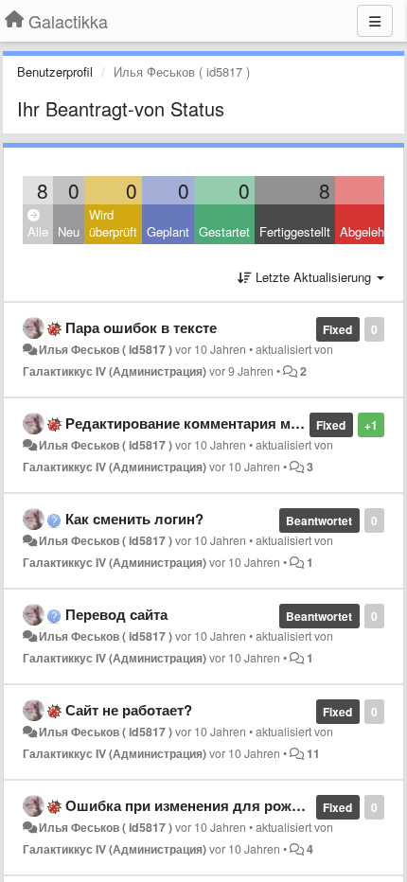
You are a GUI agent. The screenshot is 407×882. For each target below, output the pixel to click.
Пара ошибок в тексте (141, 327)
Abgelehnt (367, 231)
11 (313, 753)
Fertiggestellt (294, 231)
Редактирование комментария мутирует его (217, 423)
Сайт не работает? (128, 709)
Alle (37, 231)
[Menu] (375, 21)
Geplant (168, 231)
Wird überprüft (113, 223)
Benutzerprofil (55, 71)
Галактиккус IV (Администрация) (114, 370)
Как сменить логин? (134, 518)
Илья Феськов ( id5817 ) (105, 349)
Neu (69, 231)
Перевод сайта (116, 614)
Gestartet (224, 231)
